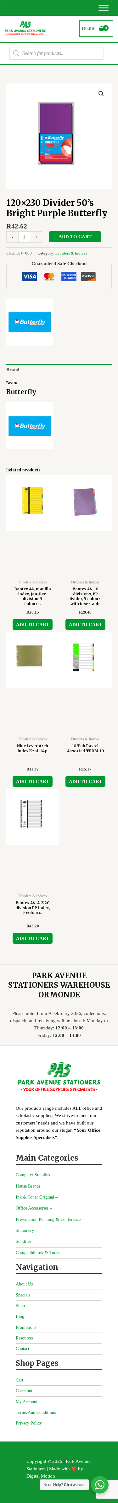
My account (26, 1401)
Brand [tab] (12, 369)
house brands (28, 1186)
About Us (24, 1284)
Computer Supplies (33, 1175)
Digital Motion (40, 1476)
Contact (22, 1348)
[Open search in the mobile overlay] (56, 53)
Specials (23, 1295)
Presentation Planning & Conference (48, 1219)
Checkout (24, 1390)
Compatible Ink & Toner (38, 1252)
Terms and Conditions (36, 1412)
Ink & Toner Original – (37, 1197)
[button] (101, 93)
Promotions (26, 1327)
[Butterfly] (29, 322)
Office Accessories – (34, 1208)
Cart (19, 1380)
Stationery (25, 1230)
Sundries (23, 1241)
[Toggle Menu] (103, 8)
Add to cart (75, 236)
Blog (20, 1316)
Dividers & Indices (71, 253)
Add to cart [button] (32, 624)
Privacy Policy (29, 1423)
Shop (20, 1305)
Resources (24, 1338)
